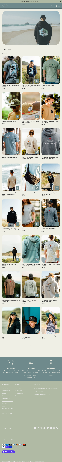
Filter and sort (7, 49)
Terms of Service (19, 393)
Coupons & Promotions (7, 400)
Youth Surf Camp (6, 398)
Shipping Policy (18, 390)
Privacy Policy (18, 395)
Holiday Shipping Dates (7, 413)
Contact (4, 411)
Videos (3, 406)
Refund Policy (18, 388)
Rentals (3, 395)
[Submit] (25, 428)
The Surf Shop (5, 388)
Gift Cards (4, 403)
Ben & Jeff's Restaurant (7, 408)
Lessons (4, 393)
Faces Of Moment (6, 390)
